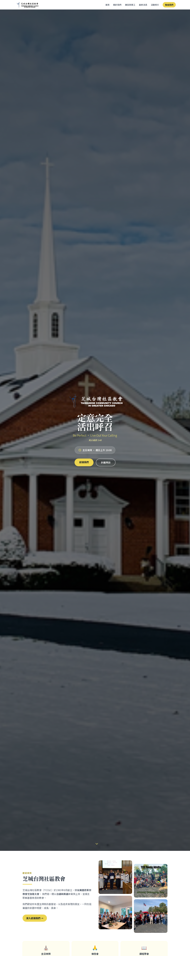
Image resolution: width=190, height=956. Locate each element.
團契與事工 (130, 4)
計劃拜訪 (105, 462)
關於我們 (117, 4)
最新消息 (143, 4)
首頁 (107, 4)
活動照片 (155, 4)
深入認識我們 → (34, 918)
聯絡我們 (169, 4)
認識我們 (84, 462)
